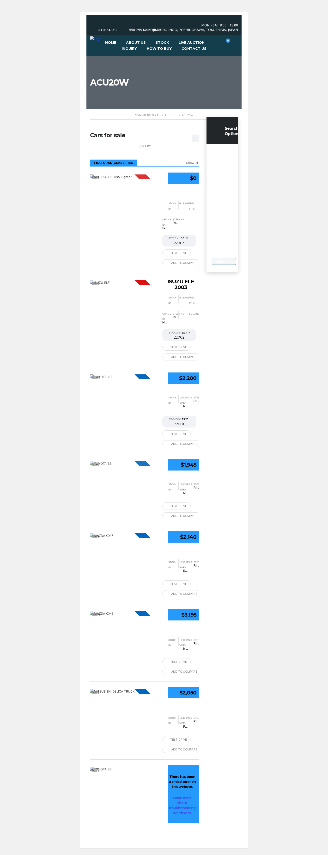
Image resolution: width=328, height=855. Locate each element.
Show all (192, 163)
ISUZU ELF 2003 (180, 284)
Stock (162, 42)
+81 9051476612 (107, 30)
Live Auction (192, 42)
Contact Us (194, 48)
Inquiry (129, 48)
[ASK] (123, 176)
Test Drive (178, 253)
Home (110, 42)
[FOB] (123, 376)
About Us (136, 42)
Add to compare (184, 263)
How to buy (159, 48)
